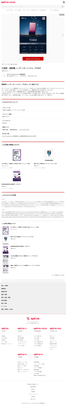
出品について (20, 367)
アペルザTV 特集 (21, 345)
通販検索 (3, 340)
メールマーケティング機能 (39, 364)
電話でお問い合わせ (32, 76)
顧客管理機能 (36, 362)
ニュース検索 (4, 341)
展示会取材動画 (21, 338)
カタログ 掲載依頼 (37, 345)
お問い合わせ (23, 76)
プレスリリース (53, 340)
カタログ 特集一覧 (37, 336)
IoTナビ (51, 349)
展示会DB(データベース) (6, 343)
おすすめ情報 (17, 10)
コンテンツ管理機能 (38, 367)
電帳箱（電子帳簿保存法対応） (40, 375)
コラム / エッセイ (53, 345)
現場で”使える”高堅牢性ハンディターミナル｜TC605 (45, 163)
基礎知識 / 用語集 (53, 343)
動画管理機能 (36, 369)
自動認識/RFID (13, 129)
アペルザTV (20, 331)
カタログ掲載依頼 (54, 10)
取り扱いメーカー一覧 (22, 362)
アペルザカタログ (37, 331)
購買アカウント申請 (22, 365)
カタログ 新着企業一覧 (38, 343)
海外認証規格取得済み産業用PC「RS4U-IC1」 (12, 184)
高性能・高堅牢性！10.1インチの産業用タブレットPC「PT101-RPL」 (25, 265)
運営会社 (33, 389)
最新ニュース (52, 336)
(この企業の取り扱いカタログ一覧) (27, 136)
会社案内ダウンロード (13, 76)
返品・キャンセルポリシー (23, 371)
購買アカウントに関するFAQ (23, 369)
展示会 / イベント (53, 341)
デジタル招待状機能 (38, 371)
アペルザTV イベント (22, 343)
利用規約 (33, 396)
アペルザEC (20, 357)
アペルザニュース (53, 331)
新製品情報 (52, 338)
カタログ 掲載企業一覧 (38, 341)
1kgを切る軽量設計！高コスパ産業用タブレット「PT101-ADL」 (24, 255)
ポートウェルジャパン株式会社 (16, 74)
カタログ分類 (26, 10)
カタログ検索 (4, 338)
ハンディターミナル (24, 129)
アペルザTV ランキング (22, 341)
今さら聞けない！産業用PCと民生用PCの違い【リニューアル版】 (16, 163)
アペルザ (3, 331)
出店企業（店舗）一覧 (22, 364)
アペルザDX (36, 357)
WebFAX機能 (36, 373)
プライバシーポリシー (33, 394)
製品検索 (3, 336)
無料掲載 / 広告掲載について (33, 384)
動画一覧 (19, 336)
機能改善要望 (33, 386)
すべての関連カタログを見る (58, 275)
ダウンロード (33, 59)
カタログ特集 (9, 10)
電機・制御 (5, 129)
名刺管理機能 (36, 365)
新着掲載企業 (42, 10)
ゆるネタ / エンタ (53, 347)
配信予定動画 (20, 340)
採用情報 (33, 391)
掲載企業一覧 (34, 10)
